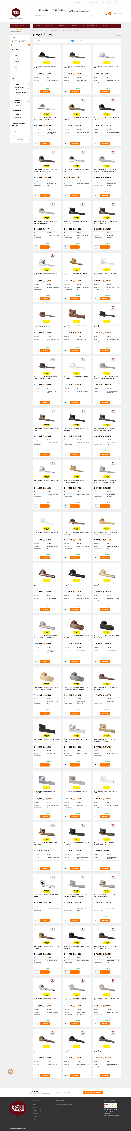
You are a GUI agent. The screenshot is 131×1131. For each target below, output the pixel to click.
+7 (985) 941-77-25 (58, 10)
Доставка (62, 26)
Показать (20, 139)
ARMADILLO (44, 30)
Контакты (49, 26)
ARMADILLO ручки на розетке (70, 30)
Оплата (74, 26)
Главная (35, 30)
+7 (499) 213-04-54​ (42, 10)
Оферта (105, 26)
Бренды (35, 1119)
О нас (38, 26)
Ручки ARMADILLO (55, 30)
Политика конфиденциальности (64, 1104)
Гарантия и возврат (90, 26)
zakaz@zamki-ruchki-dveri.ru (59, 12)
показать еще (18, 72)
